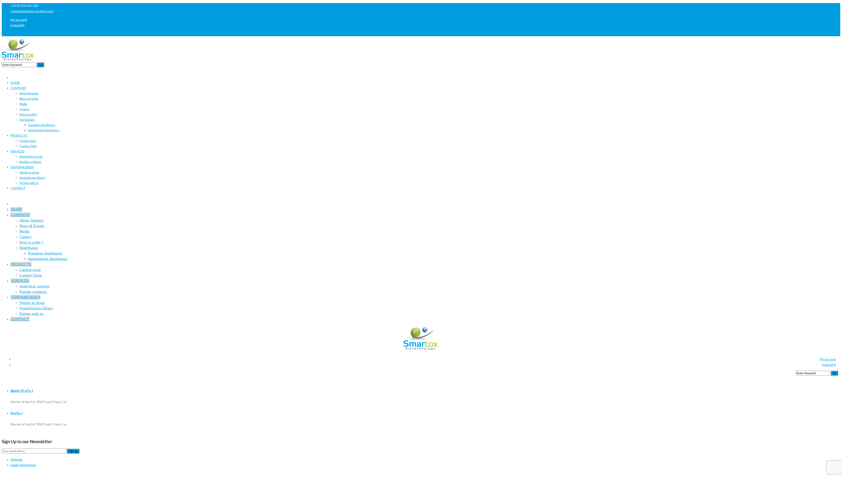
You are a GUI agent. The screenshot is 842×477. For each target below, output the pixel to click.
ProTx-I (17, 413)
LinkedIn (834, 33)
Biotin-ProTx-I (22, 390)
